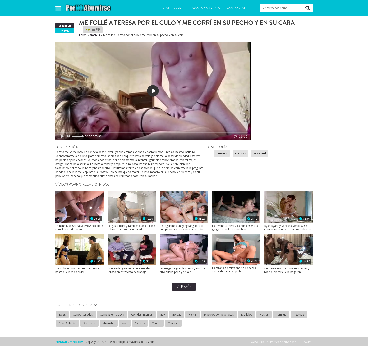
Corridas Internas (142, 314)
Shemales (89, 323)
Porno (83, 35)
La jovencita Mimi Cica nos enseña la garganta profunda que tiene (235, 227)
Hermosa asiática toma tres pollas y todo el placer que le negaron (286, 270)
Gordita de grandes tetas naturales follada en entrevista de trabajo (129, 270)
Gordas (176, 314)
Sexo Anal (260, 153)
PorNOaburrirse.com (69, 342)
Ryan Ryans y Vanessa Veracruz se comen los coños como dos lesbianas (287, 227)
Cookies (307, 342)
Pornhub (281, 314)
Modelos (246, 314)
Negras (264, 314)
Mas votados (239, 7)
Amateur (95, 35)
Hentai (192, 314)
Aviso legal (257, 342)
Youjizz (156, 323)
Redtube (299, 314)
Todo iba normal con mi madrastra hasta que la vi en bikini (77, 270)
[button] (58, 8)
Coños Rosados (83, 314)
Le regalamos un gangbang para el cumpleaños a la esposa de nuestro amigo (182, 227)
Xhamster (109, 323)
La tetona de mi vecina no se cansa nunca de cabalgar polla (234, 269)
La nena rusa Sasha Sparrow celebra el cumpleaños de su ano (79, 227)
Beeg (62, 314)
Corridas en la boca (112, 314)
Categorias (173, 7)
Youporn (173, 323)
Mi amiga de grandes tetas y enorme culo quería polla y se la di (183, 270)
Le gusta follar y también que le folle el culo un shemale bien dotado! (132, 227)
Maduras (240, 153)
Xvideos (140, 323)
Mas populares (206, 7)
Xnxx (125, 323)
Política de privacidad (283, 342)
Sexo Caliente (67, 323)
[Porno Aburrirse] (88, 7)
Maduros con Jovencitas (219, 314)
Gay (162, 314)
